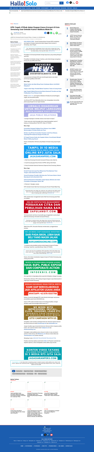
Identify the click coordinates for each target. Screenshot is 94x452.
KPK (36, 373)
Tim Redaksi (37, 446)
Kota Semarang (30, 373)
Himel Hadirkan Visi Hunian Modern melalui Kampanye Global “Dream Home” (76, 44)
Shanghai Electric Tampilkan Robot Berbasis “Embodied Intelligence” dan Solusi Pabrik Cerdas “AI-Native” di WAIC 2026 (76, 63)
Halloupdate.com (32, 440)
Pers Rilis (69, 8)
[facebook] (67, 3)
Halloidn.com (19, 440)
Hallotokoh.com (39, 440)
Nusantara (63, 8)
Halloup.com (25, 440)
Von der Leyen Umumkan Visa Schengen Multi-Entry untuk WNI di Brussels (76, 103)
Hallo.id (46, 340)
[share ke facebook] (45, 33)
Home (10, 8)
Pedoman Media (53, 446)
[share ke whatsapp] (51, 33)
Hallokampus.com (46, 440)
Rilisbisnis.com (42, 333)
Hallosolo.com (54, 442)
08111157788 (52, 338)
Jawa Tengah (22, 8)
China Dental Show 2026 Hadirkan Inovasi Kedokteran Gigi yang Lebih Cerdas (76, 97)
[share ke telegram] (54, 33)
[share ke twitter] (48, 33)
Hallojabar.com (62, 440)
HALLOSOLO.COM (29, 41)
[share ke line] (57, 33)
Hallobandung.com (69, 440)
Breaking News (19, 371)
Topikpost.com (45, 327)
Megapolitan (56, 8)
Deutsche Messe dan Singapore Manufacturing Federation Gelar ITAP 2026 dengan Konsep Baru (76, 29)
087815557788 (45, 338)
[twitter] (70, 3)
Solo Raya (15, 8)
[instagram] (74, 3)
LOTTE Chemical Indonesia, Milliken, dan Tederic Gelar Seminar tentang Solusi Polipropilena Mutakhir (76, 37)
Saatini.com (30, 95)
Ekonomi (38, 8)
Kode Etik (44, 446)
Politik (33, 8)
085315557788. (52, 50)
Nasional (28, 8)
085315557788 (37, 338)
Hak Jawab (61, 446)
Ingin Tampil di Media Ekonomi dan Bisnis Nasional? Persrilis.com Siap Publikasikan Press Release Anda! (33, 10)
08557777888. (49, 253)
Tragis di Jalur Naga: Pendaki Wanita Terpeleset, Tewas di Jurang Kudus (43, 88)
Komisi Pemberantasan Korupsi (19, 373)
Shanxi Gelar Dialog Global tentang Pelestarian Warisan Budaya (76, 91)
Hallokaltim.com (40, 442)
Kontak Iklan (69, 446)
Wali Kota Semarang (42, 373)
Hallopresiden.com (54, 440)
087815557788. (51, 193)
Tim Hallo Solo (16, 32)
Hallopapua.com (47, 442)
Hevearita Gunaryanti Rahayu (40, 371)
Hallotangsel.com (76, 440)
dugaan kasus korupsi (28, 371)
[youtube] (77, 3)
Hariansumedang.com (30, 329)
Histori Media (28, 446)
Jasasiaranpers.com (29, 335)
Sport (51, 8)
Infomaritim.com (53, 323)
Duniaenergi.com (42, 323)
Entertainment (45, 8)
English (75, 8)
